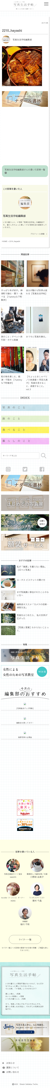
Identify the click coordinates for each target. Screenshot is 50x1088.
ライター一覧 (25, 939)
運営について (11, 1067)
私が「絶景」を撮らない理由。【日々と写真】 (32, 568)
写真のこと (15, 407)
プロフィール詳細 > (39, 234)
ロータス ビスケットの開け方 (31, 579)
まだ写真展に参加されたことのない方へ (33, 594)
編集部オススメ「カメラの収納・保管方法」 (33, 606)
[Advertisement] (25, 136)
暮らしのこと (17, 441)
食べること (15, 430)
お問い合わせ (11, 1071)
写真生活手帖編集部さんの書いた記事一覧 (26, 169)
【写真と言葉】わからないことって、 (33, 629)
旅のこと (12, 418)
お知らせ (9, 1062)
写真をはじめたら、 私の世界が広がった (32, 617)
